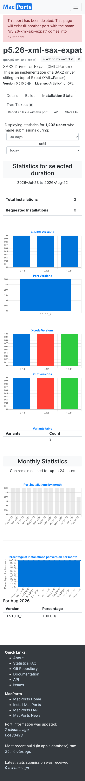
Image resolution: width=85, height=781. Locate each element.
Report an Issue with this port (27, 112)
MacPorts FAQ (25, 710)
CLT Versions (42, 374)
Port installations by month (43, 484)
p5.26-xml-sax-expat (42, 50)
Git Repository (25, 668)
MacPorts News (26, 715)
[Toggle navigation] (76, 7)
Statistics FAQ (24, 663)
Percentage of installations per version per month (42, 557)
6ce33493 (14, 735)
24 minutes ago (18, 751)
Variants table (42, 428)
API (56, 112)
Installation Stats (57, 95)
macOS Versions (42, 232)
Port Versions (42, 275)
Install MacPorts (27, 704)
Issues (18, 685)
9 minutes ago (17, 768)
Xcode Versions (42, 330)
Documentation (26, 674)
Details (12, 95)
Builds (30, 95)
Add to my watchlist (59, 59)
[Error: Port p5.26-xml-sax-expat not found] (29, 83)
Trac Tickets (19, 104)
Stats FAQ (72, 112)
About (18, 658)
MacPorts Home (27, 699)
